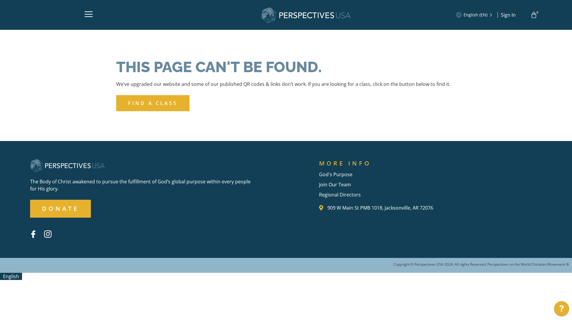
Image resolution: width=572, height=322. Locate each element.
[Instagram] (47, 234)
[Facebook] (33, 234)
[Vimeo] (62, 229)
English (11, 276)
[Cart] (535, 15)
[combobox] (11, 276)
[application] (561, 310)
